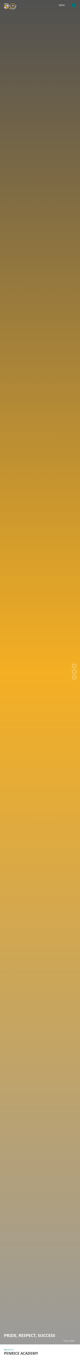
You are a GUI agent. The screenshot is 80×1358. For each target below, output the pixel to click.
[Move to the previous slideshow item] (74, 671)
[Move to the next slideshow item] (74, 666)
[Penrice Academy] (10, 10)
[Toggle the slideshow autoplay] (74, 677)
